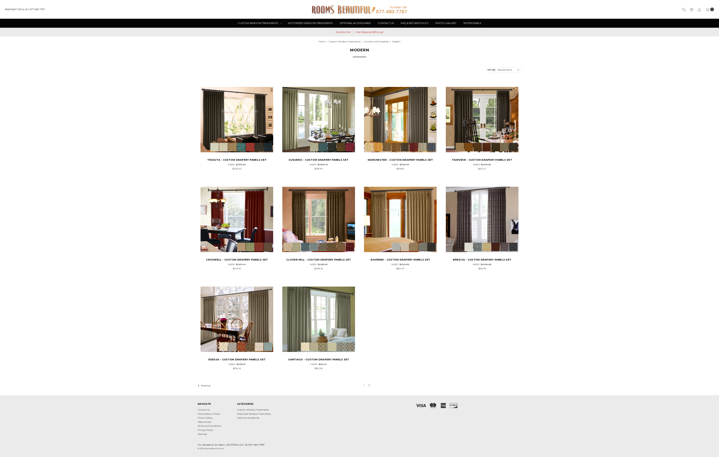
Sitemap (202, 434)
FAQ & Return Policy (415, 23)
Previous (205, 385)
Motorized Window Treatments (310, 23)
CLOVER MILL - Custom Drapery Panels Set (318, 259)
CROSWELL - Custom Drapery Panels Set (237, 259)
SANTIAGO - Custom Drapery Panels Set (318, 359)
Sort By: (491, 69)
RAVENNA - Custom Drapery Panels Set (400, 259)
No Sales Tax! (343, 32)
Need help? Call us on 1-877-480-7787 (25, 9)
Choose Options (237, 149)
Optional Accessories (355, 23)
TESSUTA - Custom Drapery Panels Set (236, 159)
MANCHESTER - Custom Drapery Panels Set (400, 159)
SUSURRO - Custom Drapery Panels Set (318, 159)
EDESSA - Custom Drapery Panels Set (237, 359)
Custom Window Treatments (258, 23)
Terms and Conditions (209, 425)
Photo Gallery (446, 23)
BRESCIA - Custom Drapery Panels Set (482, 259)
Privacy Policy (205, 430)
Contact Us (386, 23)
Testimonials (472, 23)
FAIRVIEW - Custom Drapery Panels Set (482, 159)
